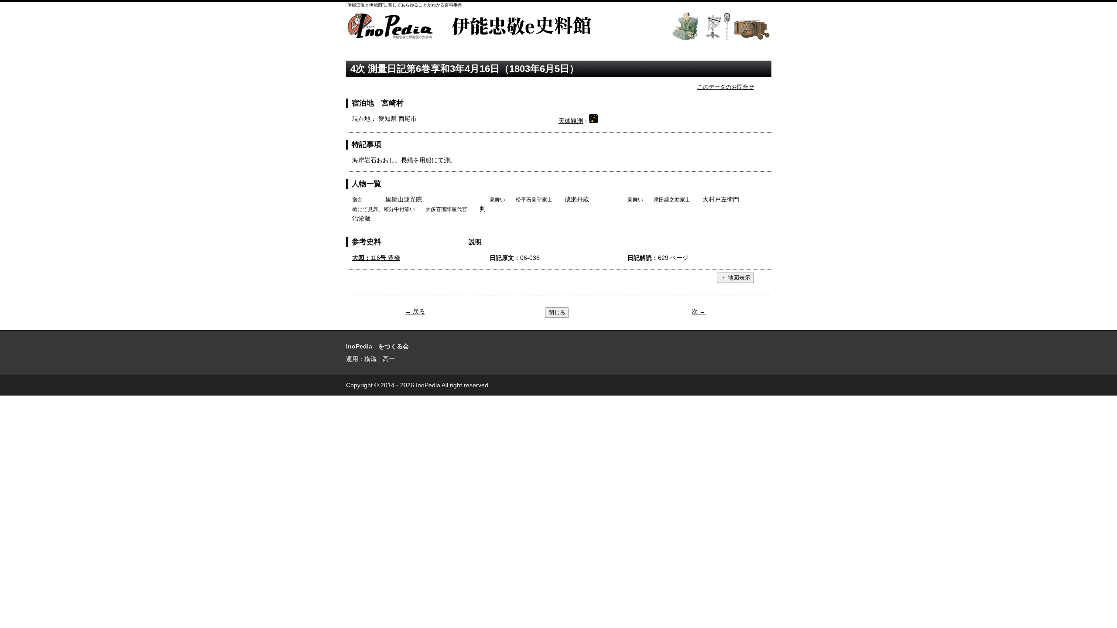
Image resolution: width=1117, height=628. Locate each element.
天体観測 (570, 120)
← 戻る (415, 311)
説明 (475, 242)
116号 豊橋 (376, 257)
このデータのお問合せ (725, 87)
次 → (699, 311)
